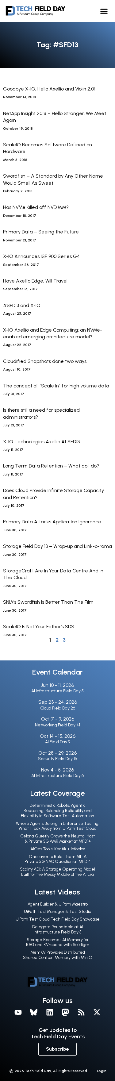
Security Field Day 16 (57, 758)
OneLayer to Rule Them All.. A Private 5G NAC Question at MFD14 (58, 859)
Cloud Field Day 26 (57, 708)
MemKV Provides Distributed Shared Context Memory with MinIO (57, 955)
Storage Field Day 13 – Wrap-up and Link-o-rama (57, 546)
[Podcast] (81, 1012)
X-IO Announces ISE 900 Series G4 (41, 256)
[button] (104, 11)
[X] (97, 1012)
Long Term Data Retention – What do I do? (51, 466)
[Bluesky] (34, 1012)
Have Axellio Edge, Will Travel (35, 281)
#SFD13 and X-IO (21, 305)
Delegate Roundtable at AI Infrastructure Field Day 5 (57, 929)
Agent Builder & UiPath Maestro (58, 904)
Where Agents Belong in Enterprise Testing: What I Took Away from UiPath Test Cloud (57, 826)
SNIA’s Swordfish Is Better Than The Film (48, 602)
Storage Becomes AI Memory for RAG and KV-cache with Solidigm (57, 942)
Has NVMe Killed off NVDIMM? (36, 207)
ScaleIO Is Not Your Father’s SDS (38, 626)
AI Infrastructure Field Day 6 (57, 775)
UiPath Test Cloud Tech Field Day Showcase (58, 919)
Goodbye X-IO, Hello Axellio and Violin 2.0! (49, 89)
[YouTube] (18, 1012)
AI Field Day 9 (57, 741)
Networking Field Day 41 (57, 725)
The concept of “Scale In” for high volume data (56, 386)
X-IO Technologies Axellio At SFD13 (41, 441)
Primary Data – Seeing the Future (41, 232)
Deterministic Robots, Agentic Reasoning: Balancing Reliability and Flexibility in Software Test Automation (57, 810)
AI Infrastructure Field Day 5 (57, 691)
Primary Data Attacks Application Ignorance (52, 522)
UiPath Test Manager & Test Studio (57, 911)
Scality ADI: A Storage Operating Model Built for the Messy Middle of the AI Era (57, 872)
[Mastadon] (65, 1012)
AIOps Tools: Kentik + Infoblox (57, 849)
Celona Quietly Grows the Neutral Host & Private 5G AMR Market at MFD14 (57, 838)
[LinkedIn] (49, 1012)
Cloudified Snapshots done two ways (44, 361)
